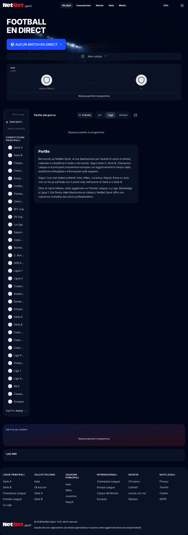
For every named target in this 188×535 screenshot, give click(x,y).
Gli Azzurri (40, 487)
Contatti (133, 487)
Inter (68, 484)
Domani (123, 115)
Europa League (106, 487)
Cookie (164, 493)
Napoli (69, 501)
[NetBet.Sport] (17, 5)
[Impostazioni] (182, 5)
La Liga (7, 504)
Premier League (12, 499)
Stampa (133, 499)
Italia (37, 481)
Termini (164, 487)
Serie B (7, 487)
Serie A (7, 481)
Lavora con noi (137, 493)
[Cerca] (174, 5)
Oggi (110, 115)
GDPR (163, 499)
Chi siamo (134, 481)
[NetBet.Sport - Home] (17, 525)
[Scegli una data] (135, 115)
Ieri (100, 115)
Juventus (71, 496)
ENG (166, 5)
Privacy (164, 481)
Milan (69, 490)
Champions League (14, 493)
